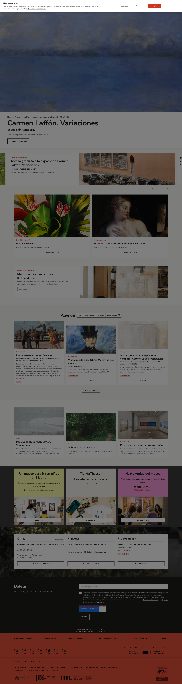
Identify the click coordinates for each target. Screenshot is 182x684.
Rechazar (139, 6)
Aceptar (154, 6)
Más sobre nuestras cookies (36, 9)
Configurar (124, 6)
